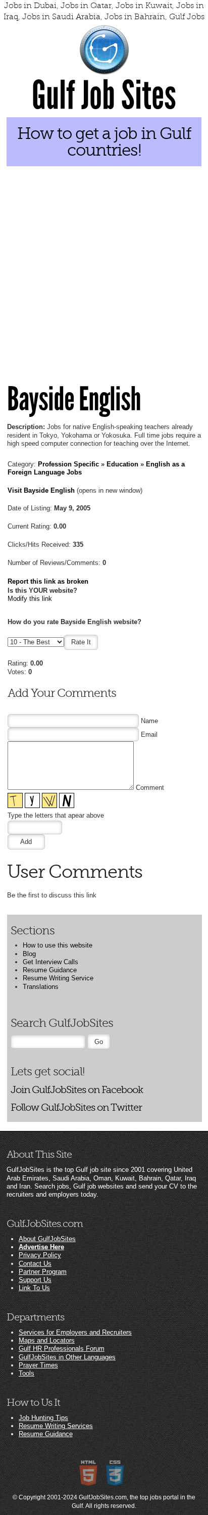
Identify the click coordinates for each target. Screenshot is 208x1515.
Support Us (35, 1280)
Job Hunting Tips (43, 1418)
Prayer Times (38, 1365)
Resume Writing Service (58, 978)
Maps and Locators (47, 1340)
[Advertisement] (104, 266)
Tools (26, 1373)
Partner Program (43, 1271)
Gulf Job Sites (104, 95)
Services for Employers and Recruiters (75, 1332)
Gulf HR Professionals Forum (62, 1348)
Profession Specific (68, 464)
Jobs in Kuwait (144, 5)
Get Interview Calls (50, 962)
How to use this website (57, 945)
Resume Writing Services (56, 1426)
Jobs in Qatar (86, 5)
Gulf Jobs (186, 16)
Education (122, 464)
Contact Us (35, 1263)
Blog (29, 954)
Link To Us (34, 1288)
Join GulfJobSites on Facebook (77, 1089)
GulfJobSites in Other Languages (67, 1357)
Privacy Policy (40, 1255)
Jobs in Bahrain (135, 16)
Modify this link (30, 598)
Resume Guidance (50, 970)
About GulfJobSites (47, 1239)
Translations (41, 986)
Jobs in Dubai (30, 5)
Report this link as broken (48, 581)
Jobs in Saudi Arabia (61, 16)
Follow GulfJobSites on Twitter (76, 1107)
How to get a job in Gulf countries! (104, 141)
